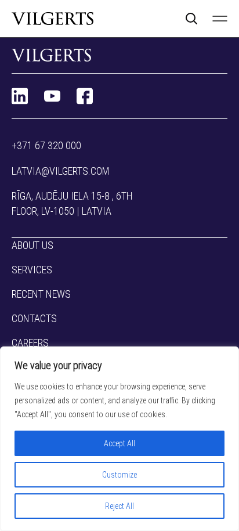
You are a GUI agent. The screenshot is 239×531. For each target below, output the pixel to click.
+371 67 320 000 (46, 145)
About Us (32, 245)
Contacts (34, 318)
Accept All (119, 443)
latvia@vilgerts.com (61, 171)
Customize (119, 474)
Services (32, 269)
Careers (30, 343)
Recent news (41, 294)
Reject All (119, 506)
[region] (119, 438)
